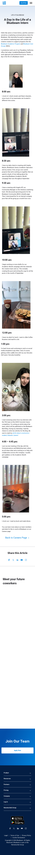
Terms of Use (14, 835)
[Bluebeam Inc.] (4, 3)
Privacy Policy (26, 835)
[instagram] (25, 560)
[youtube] (21, 560)
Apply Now (17, 750)
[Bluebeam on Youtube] (22, 828)
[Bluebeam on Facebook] (10, 828)
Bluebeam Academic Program (10, 44)
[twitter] (13, 560)
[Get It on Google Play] (17, 822)
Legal (6, 835)
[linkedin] (17, 560)
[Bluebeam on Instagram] (25, 828)
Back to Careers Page (16, 537)
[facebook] (9, 560)
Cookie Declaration (18, 837)
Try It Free (23, 3)
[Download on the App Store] (17, 818)
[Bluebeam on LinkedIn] (18, 828)
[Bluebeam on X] (14, 828)
